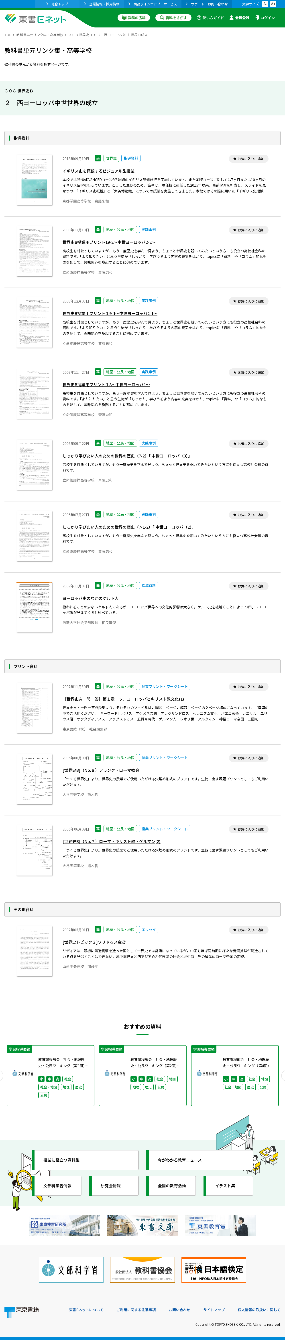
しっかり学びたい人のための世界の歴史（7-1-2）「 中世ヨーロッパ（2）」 (129, 527)
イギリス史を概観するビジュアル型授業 (98, 171)
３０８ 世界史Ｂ (80, 34)
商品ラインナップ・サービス (155, 4)
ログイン (268, 17)
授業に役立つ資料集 (61, 1160)
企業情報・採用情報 (104, 4)
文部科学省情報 (57, 1185)
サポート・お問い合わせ (209, 4)
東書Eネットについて (86, 1309)
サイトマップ (214, 1309)
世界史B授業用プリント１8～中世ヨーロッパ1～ (106, 384)
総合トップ (59, 4)
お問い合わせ (179, 1309)
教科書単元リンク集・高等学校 (39, 34)
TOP (7, 34)
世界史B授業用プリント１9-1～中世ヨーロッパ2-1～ (110, 313)
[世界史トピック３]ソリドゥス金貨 (94, 942)
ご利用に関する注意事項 (136, 1309)
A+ (273, 4)
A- (265, 4)
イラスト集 (225, 1185)
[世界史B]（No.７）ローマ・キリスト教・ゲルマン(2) (112, 841)
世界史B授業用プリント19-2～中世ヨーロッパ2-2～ (109, 242)
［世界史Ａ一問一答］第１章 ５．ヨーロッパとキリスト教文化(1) (123, 699)
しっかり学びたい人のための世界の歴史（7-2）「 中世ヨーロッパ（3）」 (127, 456)
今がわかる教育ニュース (180, 1160)
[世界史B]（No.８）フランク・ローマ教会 (101, 770)
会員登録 (242, 17)
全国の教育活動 (172, 1185)
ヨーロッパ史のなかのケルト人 (91, 598)
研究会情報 (111, 1185)
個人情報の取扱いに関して (259, 1309)
